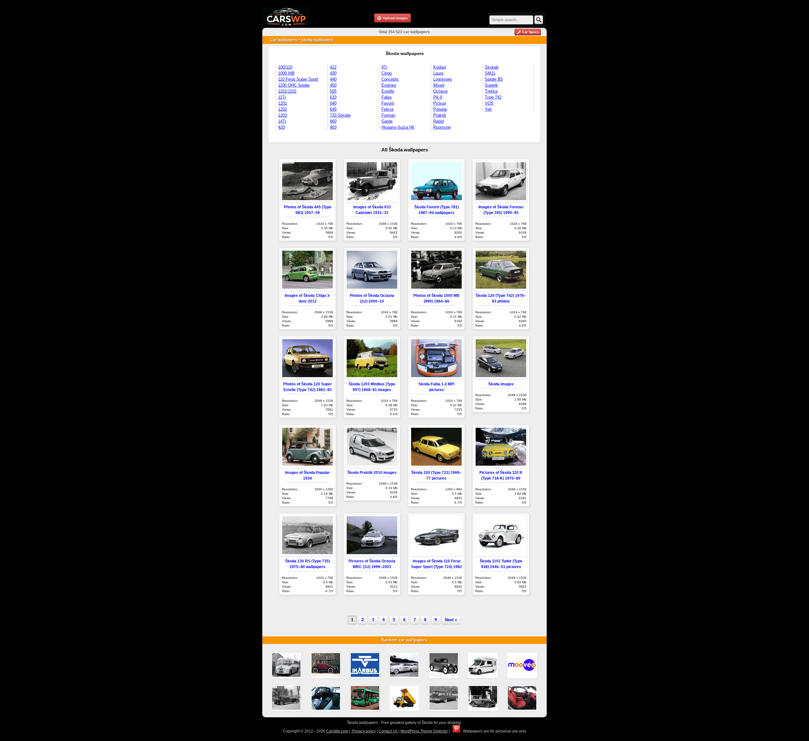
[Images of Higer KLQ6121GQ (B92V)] (326, 698)
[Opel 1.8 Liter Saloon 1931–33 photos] (483, 698)
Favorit (387, 103)
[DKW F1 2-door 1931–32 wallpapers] (444, 665)
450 (333, 85)
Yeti (488, 109)
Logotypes (442, 79)
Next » (451, 619)
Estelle (387, 91)
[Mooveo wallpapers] (522, 665)
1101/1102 (287, 91)
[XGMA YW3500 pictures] (404, 698)
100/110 (285, 67)
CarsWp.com (337, 731)
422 (333, 67)
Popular (440, 109)
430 (333, 73)
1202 (282, 109)
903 (333, 127)
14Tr (282, 121)
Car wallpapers (283, 40)
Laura (438, 73)
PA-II (437, 97)
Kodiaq (439, 67)
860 (333, 121)
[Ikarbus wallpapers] (365, 665)
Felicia (387, 109)
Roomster (442, 127)
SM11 (490, 73)
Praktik (439, 115)
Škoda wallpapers (317, 40)
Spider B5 (494, 79)
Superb (491, 85)
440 (333, 79)
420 (281, 127)
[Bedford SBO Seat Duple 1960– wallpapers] (286, 665)
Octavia (440, 91)
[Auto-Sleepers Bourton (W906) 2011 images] (483, 665)
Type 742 (493, 97)
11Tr (282, 97)
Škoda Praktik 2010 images (372, 472)
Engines (388, 85)
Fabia (386, 97)
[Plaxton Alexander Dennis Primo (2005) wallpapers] (365, 698)
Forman (388, 115)
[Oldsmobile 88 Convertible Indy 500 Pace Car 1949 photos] (404, 665)
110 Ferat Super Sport (298, 79)
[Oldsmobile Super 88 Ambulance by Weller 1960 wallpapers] (444, 698)
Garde (386, 121)
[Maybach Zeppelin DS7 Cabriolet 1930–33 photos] (286, 698)
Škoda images (501, 384)
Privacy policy (363, 731)
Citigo (386, 73)
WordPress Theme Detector (424, 731)
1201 (282, 103)
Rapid (438, 121)
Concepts (390, 79)
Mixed (438, 85)
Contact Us (388, 731)
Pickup (439, 103)
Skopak (492, 67)
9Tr (384, 67)
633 (333, 97)
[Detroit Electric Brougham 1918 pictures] (326, 665)
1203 (282, 115)
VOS (489, 103)
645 (333, 109)
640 (333, 103)
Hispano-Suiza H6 (397, 127)
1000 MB (286, 73)
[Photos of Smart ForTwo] (522, 698)
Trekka (491, 91)
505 (333, 91)
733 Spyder (340, 115)
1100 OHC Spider (294, 85)
